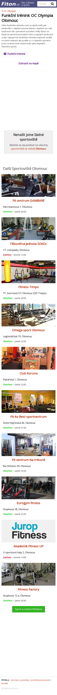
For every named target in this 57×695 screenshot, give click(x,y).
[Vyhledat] (52, 3)
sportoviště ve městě (28, 148)
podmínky (24, 680)
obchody (14, 680)
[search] (44, 4)
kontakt (5, 683)
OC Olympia (9, 10)
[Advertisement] (28, 96)
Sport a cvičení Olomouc (28, 609)
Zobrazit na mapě (28, 63)
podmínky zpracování (40, 680)
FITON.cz (5, 680)
